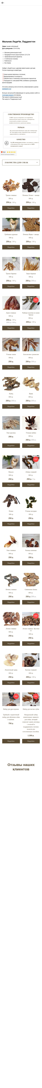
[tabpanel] (21, 128)
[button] (6, 89)
